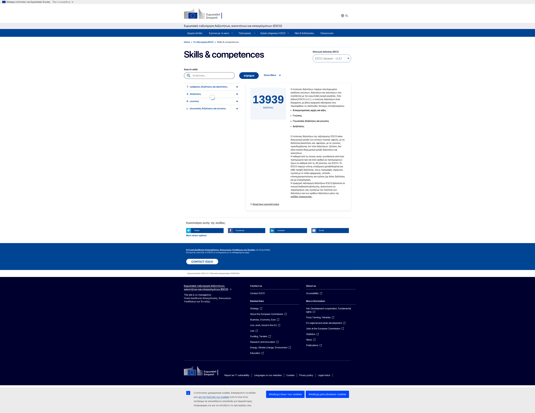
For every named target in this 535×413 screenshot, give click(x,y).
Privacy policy (306, 375)
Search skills (191, 69)
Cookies (290, 375)
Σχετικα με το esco (219, 33)
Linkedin (281, 230)
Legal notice (324, 375)
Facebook (240, 230)
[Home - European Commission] (206, 14)
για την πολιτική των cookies (213, 397)
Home (187, 42)
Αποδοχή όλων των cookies (285, 394)
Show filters (270, 75)
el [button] (346, 15)
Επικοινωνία (327, 33)
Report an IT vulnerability (236, 375)
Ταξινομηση (244, 33)
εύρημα (249, 75)
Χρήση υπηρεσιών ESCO (272, 33)
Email (321, 230)
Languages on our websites (268, 375)
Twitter (197, 230)
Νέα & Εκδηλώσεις (304, 33)
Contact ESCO (257, 293)
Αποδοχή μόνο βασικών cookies (327, 394)
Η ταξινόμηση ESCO (203, 42)
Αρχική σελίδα (194, 33)
